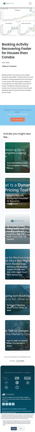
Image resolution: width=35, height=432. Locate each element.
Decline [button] (21, 428)
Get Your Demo (17, 119)
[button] (30, 3)
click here (20, 361)
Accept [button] (13, 428)
